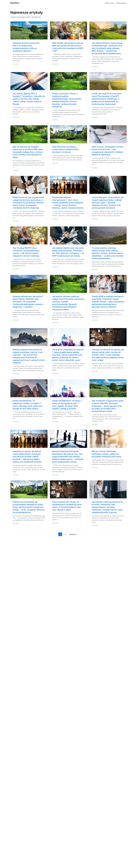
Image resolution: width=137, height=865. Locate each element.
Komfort (14, 3)
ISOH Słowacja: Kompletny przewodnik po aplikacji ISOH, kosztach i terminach (65, 149)
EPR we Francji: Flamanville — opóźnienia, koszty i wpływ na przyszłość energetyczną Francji (106, 454)
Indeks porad (109, 3)
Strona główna (121, 3)
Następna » (73, 534)
